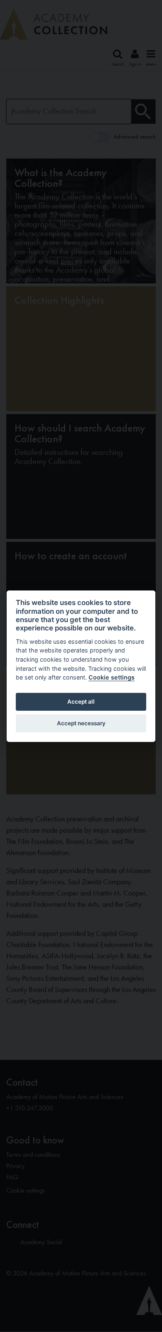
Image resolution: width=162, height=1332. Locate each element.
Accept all (81, 701)
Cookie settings (111, 677)
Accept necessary (81, 723)
